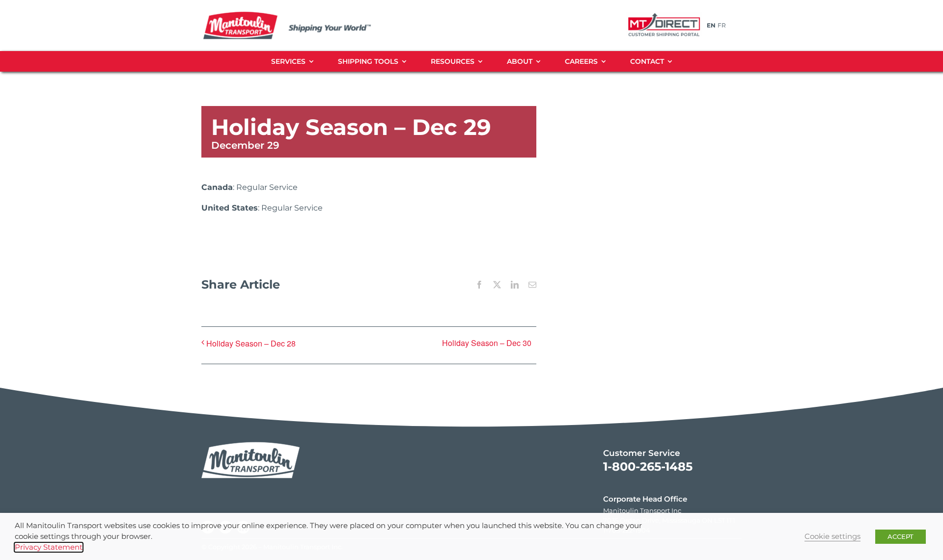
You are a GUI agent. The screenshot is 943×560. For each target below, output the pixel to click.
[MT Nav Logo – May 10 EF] (298, 14)
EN (711, 25)
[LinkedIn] (515, 285)
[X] (497, 285)
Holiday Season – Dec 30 (486, 342)
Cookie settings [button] (832, 536)
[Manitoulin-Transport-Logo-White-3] (250, 439)
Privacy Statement (49, 547)
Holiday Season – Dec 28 (251, 343)
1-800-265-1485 (648, 466)
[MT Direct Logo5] (663, 13)
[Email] (532, 285)
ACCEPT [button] (901, 536)
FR (722, 25)
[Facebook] (479, 285)
